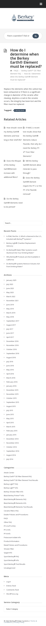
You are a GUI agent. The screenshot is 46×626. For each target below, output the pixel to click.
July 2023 (9, 284)
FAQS (16, 70)
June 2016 (10, 365)
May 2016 (10, 370)
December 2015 (12, 390)
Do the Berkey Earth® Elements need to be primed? (13, 202)
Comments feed (12, 590)
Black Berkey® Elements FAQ (15, 499)
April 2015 (10, 422)
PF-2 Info (7, 530)
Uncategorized (9, 568)
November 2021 (12, 300)
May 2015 (10, 418)
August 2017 (11, 325)
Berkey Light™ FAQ (11, 484)
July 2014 (9, 459)
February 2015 (11, 431)
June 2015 (10, 414)
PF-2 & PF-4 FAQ (10, 526)
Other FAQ (8, 522)
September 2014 (12, 451)
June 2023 (10, 288)
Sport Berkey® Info (11, 560)
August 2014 (11, 455)
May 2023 (10, 292)
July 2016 (9, 361)
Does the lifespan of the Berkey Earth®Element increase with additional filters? (12, 169)
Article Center (9, 472)
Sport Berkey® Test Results (14, 564)
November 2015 (12, 394)
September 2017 (12, 321)
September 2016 (12, 353)
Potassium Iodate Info (12, 537)
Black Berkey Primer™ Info (14, 495)
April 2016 (10, 374)
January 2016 (11, 386)
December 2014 (12, 439)
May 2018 (10, 317)
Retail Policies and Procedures (15, 545)
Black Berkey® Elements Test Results (18, 507)
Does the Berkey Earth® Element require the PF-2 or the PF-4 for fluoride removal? (32, 186)
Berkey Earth (20, 110)
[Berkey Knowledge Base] (23, 17)
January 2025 (11, 280)
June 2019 (10, 304)
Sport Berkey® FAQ (11, 556)
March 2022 (10, 296)
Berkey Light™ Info (11, 488)
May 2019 (10, 309)
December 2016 (12, 341)
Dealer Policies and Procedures (16, 514)
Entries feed (11, 586)
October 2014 (11, 447)
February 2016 (11, 382)
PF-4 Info (7, 533)
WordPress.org (12, 594)
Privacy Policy (19, 622)
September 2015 (12, 402)
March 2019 (10, 313)
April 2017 (10, 337)
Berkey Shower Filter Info (13, 492)
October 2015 (11, 398)
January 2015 (11, 435)
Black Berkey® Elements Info (15, 503)
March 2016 (10, 378)
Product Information (11, 541)
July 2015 (9, 410)
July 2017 (9, 329)
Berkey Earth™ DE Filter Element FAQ (18, 476)
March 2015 (10, 426)
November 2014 (12, 443)
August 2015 (11, 406)
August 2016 (11, 357)
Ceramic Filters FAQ (11, 511)
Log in (8, 582)
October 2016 (11, 349)
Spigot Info (8, 553)
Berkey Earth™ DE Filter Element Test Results (21, 480)
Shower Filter (9, 549)
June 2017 (10, 333)
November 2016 (12, 345)
